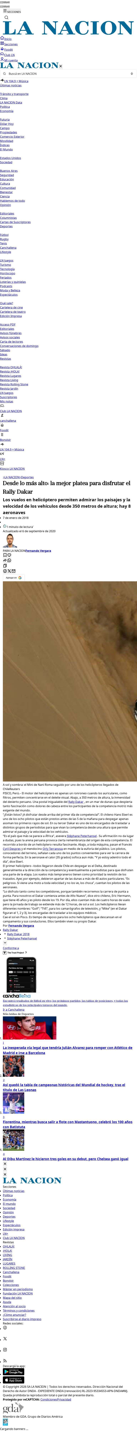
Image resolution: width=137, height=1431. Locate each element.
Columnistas (8, 218)
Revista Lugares (10, 376)
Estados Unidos (10, 158)
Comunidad (8, 188)
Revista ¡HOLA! (9, 371)
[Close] (5, 1164)
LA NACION (11, 477)
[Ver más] (5, 943)
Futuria (5, 120)
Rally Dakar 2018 (18, 934)
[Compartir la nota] (5, 560)
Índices (5, 145)
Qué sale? (6, 303)
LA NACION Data (11, 102)
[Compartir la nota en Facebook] (5, 571)
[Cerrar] (61, 66)
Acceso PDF (8, 325)
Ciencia (5, 196)
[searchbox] (67, 74)
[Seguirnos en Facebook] (5, 1329)
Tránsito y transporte (14, 94)
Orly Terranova (53, 849)
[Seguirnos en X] (5, 1340)
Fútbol (4, 235)
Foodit (8, 50)
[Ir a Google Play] (13, 1374)
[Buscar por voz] (131, 73)
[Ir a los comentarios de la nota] (9, 555)
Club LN (9, 55)
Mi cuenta (11, 60)
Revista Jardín (9, 389)
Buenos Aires (9, 171)
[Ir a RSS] (5, 1362)
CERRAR (5, 2)
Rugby (4, 239)
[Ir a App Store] (13, 1382)
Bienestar (6, 192)
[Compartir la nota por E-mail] (13, 571)
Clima (3, 98)
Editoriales (7, 213)
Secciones (11, 44)
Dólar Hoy (7, 124)
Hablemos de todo (12, 201)
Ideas (3, 354)
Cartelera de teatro (13, 312)
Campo (5, 128)
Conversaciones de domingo (19, 346)
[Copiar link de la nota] (5, 566)
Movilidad (6, 141)
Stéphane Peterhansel (82, 836)
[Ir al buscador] (6, 17)
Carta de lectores (11, 342)
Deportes (26, 477)
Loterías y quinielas (13, 282)
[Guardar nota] (5, 555)
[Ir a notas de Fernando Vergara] (68, 541)
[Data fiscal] (5, 1425)
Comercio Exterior (12, 137)
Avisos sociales (10, 337)
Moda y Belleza (10, 290)
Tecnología (7, 269)
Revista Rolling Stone (14, 384)
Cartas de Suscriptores (15, 222)
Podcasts (6, 286)
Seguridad (7, 175)
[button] (68, 266)
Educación (7, 179)
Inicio (8, 39)
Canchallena (8, 248)
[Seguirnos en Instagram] (5, 1351)
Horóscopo (7, 273)
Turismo (5, 265)
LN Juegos (6, 260)
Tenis (3, 243)
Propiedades (8, 132)
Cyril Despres (12, 849)
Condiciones (48, 1399)
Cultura (5, 184)
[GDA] (13, 1412)
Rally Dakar (75, 802)
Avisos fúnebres (11, 333)
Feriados (6, 278)
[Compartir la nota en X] (9, 571)
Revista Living (9, 380)
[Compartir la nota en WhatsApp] (9, 560)
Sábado (5, 350)
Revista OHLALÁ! (11, 367)
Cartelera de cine (11, 307)
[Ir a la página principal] (68, 34)
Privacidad (64, 1399)
